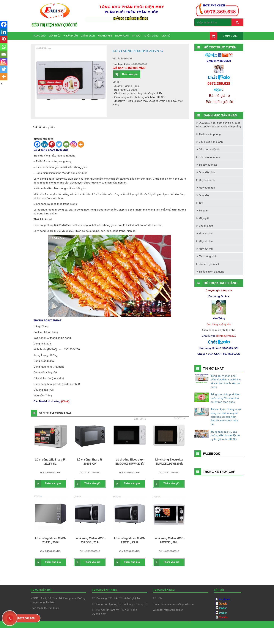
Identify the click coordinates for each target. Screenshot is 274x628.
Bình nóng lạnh (208, 256)
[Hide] (1, 83)
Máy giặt (204, 218)
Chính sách (88, 35)
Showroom (122, 35)
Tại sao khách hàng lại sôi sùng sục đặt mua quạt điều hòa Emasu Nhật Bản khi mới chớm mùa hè (226, 417)
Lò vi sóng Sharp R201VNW (51, 149)
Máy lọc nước (207, 179)
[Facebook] (37, 144)
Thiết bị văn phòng (210, 134)
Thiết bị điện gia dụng (211, 271)
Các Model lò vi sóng (51, 401)
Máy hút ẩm (206, 241)
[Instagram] (73, 144)
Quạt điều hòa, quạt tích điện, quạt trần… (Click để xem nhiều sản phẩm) (218, 124)
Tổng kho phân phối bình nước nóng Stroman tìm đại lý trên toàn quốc (225, 398)
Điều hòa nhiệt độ (209, 149)
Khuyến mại (105, 35)
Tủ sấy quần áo (208, 164)
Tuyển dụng (151, 35)
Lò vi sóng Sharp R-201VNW (50, 225)
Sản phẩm (72, 35)
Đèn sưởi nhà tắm (209, 157)
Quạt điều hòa (207, 172)
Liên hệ (165, 35)
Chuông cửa (206, 225)
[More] (81, 144)
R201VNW (61, 178)
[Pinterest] (51, 144)
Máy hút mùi (206, 248)
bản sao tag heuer (44, 624)
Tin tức (136, 35)
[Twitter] (59, 144)
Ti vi (201, 202)
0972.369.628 (26, 618)
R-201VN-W (61, 230)
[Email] (66, 144)
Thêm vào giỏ (130, 74)
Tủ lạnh (203, 210)
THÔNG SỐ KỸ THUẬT (48, 320)
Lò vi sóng (40, 178)
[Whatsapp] (3, 46)
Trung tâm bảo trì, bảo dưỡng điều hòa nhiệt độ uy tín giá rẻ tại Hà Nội (225, 435)
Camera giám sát (209, 263)
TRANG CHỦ (39, 35)
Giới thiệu (55, 35)
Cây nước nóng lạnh (211, 141)
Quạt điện (204, 195)
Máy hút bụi (205, 233)
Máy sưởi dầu (207, 187)
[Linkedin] (44, 144)
